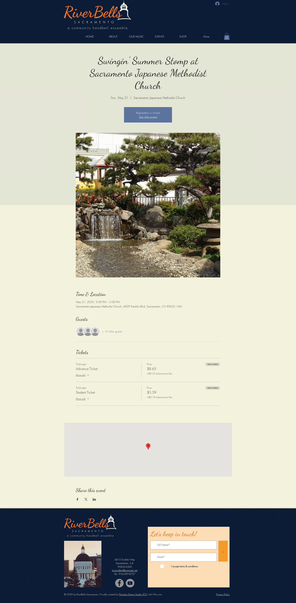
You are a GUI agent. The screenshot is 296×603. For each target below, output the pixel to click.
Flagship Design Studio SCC (133, 594)
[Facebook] (119, 583)
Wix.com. (157, 594)
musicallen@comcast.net (124, 570)
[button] (227, 36)
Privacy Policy (223, 594)
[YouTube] (130, 583)
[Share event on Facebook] (77, 499)
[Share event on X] (86, 499)
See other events (148, 117)
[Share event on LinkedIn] (94, 499)
